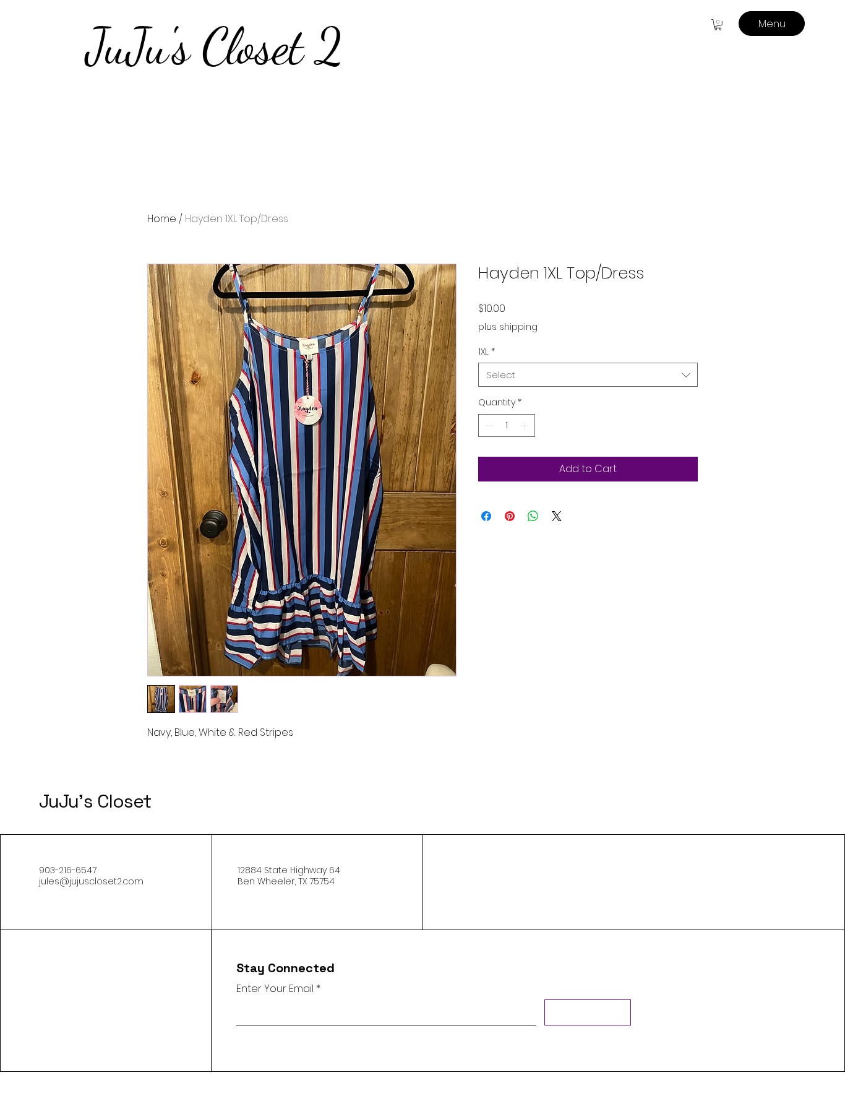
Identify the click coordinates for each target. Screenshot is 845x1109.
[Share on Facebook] (486, 516)
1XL (486, 352)
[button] (717, 24)
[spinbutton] (506, 425)
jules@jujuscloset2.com (91, 881)
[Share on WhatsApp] (533, 516)
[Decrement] (487, 425)
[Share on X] (556, 516)
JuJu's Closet (95, 801)
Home (161, 219)
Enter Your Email (275, 989)
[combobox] (588, 375)
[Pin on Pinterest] (509, 516)
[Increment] (525, 425)
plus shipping (508, 327)
